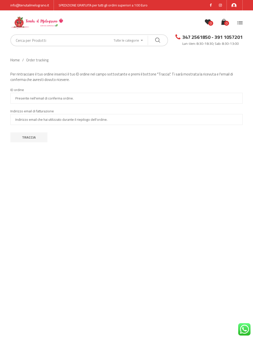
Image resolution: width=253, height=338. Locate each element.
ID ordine (17, 89)
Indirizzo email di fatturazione (32, 111)
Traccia (29, 137)
